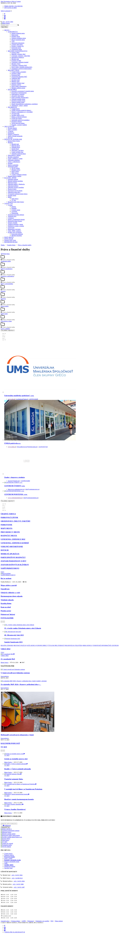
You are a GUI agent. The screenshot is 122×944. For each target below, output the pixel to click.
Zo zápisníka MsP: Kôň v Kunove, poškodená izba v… (21, 684)
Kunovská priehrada (17, 234)
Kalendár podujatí (13, 179)
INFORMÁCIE (12, 107)
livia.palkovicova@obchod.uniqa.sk (27, 447)
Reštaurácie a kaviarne (14, 229)
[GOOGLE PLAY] (4, 17)
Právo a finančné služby (24, 245)
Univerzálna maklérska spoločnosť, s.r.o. (19, 396)
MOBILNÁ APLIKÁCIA (10, 554)
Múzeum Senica (12, 182)
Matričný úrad (15, 81)
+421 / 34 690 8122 (17, 878)
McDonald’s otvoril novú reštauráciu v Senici (17, 735)
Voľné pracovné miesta (17, 123)
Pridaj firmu (6, 254)
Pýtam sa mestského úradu (11, 861)
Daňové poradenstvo (6, 269)
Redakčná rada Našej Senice (16, 202)
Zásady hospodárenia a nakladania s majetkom (24, 104)
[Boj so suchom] (6, 573)
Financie (3, 291)
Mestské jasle (15, 144)
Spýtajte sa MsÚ (16, 73)
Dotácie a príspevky (13, 134)
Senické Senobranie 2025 (13, 642)
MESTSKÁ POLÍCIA (19, 645)
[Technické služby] (6, 845)
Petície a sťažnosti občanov (19, 117)
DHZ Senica (15, 173)
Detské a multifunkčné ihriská (16, 219)
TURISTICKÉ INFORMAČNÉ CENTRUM (106, 645)
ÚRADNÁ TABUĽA (8, 514)
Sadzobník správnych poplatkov (20, 120)
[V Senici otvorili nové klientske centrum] (13, 669)
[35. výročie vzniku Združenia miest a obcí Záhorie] (19, 625)
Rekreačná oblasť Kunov (15, 221)
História (13, 206)
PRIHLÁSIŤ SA (5, 827)
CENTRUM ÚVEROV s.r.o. (14, 486)
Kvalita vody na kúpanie (15, 232)
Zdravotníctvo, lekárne (14, 155)
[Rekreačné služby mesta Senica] (10, 835)
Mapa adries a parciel (9, 585)
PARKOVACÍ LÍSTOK (9, 517)
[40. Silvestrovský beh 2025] (12, 631)
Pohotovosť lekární (8, 614)
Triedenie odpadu (7, 600)
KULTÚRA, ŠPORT (10, 178)
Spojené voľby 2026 (10, 240)
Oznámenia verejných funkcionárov (21, 68)
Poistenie (3, 298)
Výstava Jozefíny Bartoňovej (14, 809)
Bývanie (10, 137)
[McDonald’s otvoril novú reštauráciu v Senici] (27, 731)
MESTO (7, 30)
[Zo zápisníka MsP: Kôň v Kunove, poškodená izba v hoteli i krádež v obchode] (24, 681)
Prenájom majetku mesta (18, 100)
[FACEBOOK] (4, 14)
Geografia (14, 211)
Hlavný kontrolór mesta (18, 39)
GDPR (24, 921)
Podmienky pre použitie (42, 921)
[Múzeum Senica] (6, 832)
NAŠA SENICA (31, 645)
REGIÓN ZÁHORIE (7, 645)
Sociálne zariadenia (13, 157)
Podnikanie (11, 133)
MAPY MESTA (9, 237)
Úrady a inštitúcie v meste (15, 158)
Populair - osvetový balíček (19, 125)
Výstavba (10, 131)
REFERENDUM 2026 (10, 242)
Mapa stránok (59, 921)
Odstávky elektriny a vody (10, 593)
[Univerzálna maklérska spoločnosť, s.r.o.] (40, 392)
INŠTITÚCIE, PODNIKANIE (13, 139)
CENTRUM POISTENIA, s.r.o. (15, 494)
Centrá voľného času (17, 152)
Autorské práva (5, 921)
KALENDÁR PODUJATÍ (10, 743)
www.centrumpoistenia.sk (15, 498)
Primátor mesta (15, 36)
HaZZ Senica (15, 171)
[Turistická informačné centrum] (10, 830)
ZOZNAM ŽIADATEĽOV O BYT (13, 561)
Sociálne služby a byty (17, 115)
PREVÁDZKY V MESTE (10, 532)
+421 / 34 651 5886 (18, 884)
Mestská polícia (15, 170)
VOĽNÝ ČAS (8, 203)
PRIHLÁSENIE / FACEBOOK (13, 6)
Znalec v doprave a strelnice (14, 477)
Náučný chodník (12, 222)
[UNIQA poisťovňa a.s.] (40, 440)
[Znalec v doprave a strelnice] (26, 474)
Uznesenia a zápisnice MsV (19, 65)
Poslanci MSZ (15, 52)
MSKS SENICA (87, 645)
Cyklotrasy (11, 218)
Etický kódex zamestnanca (18, 86)
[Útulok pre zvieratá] (7, 843)
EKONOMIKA (12, 89)
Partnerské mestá (16, 48)
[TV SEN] (4, 842)
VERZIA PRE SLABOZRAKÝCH (14, 932)
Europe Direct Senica (14, 141)
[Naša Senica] (5, 840)
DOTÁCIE (5, 550)
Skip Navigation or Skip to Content (11, 1)
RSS (52, 921)
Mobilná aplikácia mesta (18, 88)
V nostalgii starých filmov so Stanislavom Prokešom (23, 789)
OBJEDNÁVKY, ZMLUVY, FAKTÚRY (15, 521)
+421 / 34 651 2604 (19, 881)
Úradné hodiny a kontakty (18, 72)
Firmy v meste (8, 858)
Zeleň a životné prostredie (15, 136)
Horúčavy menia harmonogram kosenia (19, 799)
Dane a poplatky (12, 129)
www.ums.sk (11, 399)
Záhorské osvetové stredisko (16, 187)
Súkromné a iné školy (17, 150)
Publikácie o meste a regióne (16, 226)
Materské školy (15, 145)
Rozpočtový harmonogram (19, 92)
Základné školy (15, 147)
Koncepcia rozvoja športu (15, 190)
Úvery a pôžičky (5, 328)
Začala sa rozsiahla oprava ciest (16, 759)
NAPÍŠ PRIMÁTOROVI (10, 568)
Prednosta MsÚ (15, 75)
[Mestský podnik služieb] (8, 834)
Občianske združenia (14, 160)
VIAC (2, 572)
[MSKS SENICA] (6, 829)
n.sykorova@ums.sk (22, 399)
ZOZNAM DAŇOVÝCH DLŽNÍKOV (15, 565)
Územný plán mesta (17, 44)
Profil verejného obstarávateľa (19, 97)
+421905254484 (25, 481)
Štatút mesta (14, 35)
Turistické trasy (12, 216)
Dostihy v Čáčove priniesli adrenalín (17, 769)
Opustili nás (5, 589)
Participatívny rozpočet (17, 94)
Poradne (10, 163)
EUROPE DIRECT (42, 645)
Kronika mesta (12, 195)
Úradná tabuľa (15, 109)
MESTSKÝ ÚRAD (13, 70)
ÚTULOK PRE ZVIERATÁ (56, 645)
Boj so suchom (6, 578)
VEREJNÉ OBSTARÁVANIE (12, 546)
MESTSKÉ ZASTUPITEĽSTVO (17, 51)
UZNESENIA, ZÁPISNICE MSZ (13, 539)
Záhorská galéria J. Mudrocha (16, 184)
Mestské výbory (15, 64)
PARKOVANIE (6, 525)
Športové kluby (12, 189)
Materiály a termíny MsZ (18, 54)
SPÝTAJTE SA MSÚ (10, 7)
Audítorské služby (6, 261)
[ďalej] (4, 622)
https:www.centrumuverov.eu (16, 489)
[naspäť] (2, 751)
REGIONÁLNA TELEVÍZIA (73, 645)
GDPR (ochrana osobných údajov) (21, 110)
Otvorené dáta (15, 113)
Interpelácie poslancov (17, 57)
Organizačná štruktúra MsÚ (19, 76)
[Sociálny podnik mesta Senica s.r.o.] (11, 837)
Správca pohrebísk (13, 165)
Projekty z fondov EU (17, 46)
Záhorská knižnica (13, 186)
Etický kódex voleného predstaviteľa (21, 67)
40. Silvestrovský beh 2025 (14, 635)
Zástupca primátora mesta (18, 38)
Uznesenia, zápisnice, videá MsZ (20, 56)
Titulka (3, 245)
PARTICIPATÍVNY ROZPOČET (13, 557)
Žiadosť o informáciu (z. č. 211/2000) (22, 112)
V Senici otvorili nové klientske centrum (15, 673)
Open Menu (4, 27)
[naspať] (2, 622)
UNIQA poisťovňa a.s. (12, 443)
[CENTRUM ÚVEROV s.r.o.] (13, 482)
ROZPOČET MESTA (9, 536)
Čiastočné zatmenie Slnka (13, 779)
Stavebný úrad (15, 80)
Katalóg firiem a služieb (14, 176)
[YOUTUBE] (5, 15)
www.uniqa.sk (12, 447)
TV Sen (13, 200)
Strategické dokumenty (17, 43)
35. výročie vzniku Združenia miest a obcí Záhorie (22, 628)
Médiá (9, 197)
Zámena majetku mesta (17, 102)
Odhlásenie (7, 825)
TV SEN (4, 747)
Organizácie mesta (16, 49)
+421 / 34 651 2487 (19, 887)
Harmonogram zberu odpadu (12, 596)
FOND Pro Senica (16, 118)
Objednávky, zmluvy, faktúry (19, 105)
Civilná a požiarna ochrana (19, 174)
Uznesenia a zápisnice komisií (19, 62)
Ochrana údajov (15, 921)
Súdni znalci (4, 313)
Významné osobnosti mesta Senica (17, 194)
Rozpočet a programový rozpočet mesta (22, 91)
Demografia (14, 213)
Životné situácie (12, 128)
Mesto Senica (4, 662)
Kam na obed (6, 607)
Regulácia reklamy (16, 121)
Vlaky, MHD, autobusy (14, 231)
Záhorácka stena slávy (14, 192)
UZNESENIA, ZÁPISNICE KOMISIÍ (15, 543)
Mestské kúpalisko (16, 235)
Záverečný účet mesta (17, 96)
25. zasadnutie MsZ (8, 659)
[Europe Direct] (5, 838)
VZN (12, 41)
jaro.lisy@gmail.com (14, 481)
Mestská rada (15, 59)
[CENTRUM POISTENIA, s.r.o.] (14, 491)
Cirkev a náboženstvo (14, 161)
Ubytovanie (11, 227)
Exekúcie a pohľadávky (7, 276)
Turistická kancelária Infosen (16, 214)
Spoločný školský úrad (17, 83)
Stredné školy (15, 149)
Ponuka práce (6, 611)
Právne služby (5, 306)
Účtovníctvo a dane (6, 321)
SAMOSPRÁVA (13, 31)
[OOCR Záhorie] (6, 846)
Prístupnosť (30, 921)
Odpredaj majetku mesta (18, 99)
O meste (10, 205)
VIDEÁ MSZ (5, 649)
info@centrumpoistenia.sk (30, 498)
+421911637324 (43, 447)
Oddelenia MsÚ (15, 78)
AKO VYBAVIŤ (9, 126)
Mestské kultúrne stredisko (15, 181)
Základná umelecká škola (18, 153)
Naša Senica (14, 198)
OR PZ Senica (15, 168)
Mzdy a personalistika (7, 283)
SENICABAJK (8, 239)
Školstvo (10, 142)
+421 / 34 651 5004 (7, 21)
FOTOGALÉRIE (7, 618)
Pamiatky (14, 208)
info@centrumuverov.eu (32, 489)
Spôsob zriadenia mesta (18, 33)
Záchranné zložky (13, 166)
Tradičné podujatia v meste (15, 224)
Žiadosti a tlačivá (16, 84)
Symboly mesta (15, 210)
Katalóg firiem (11, 245)
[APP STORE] (4, 18)
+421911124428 (33, 399)
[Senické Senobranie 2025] (12, 638)
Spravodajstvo (5, 676)
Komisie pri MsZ (16, 60)
